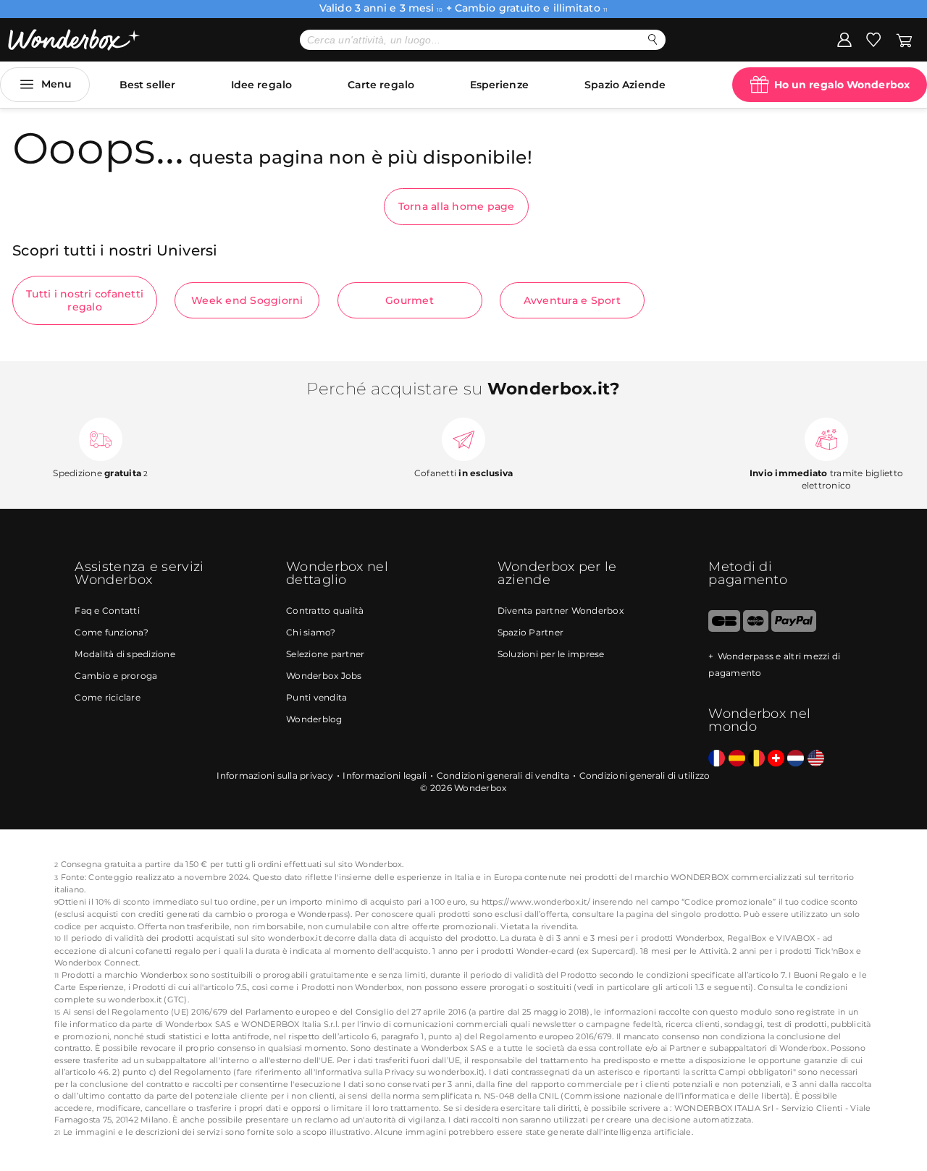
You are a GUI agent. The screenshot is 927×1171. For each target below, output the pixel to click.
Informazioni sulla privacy (275, 775)
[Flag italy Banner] (737, 759)
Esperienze (499, 84)
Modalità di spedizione (125, 653)
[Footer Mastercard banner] (755, 628)
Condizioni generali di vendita (503, 775)
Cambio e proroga (116, 675)
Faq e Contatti (107, 610)
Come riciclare (107, 697)
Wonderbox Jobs (324, 675)
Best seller (147, 84)
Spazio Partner (531, 632)
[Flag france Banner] (716, 759)
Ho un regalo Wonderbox (842, 84)
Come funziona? (111, 632)
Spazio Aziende (625, 84)
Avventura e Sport (572, 300)
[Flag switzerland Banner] (776, 759)
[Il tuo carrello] (904, 39)
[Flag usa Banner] (816, 759)
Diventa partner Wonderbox (561, 610)
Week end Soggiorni (247, 300)
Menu (56, 83)
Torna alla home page (456, 206)
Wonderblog (314, 719)
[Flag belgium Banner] (756, 759)
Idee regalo (261, 84)
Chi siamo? (311, 632)
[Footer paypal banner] (793, 628)
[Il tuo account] (844, 39)
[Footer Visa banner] (723, 628)
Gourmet (409, 300)
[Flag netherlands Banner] (795, 759)
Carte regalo (381, 84)
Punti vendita (316, 697)
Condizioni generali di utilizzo (644, 775)
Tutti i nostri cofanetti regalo (84, 300)
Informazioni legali (385, 775)
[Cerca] (652, 39)
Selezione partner (325, 653)
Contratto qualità (325, 610)
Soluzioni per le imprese (551, 653)
